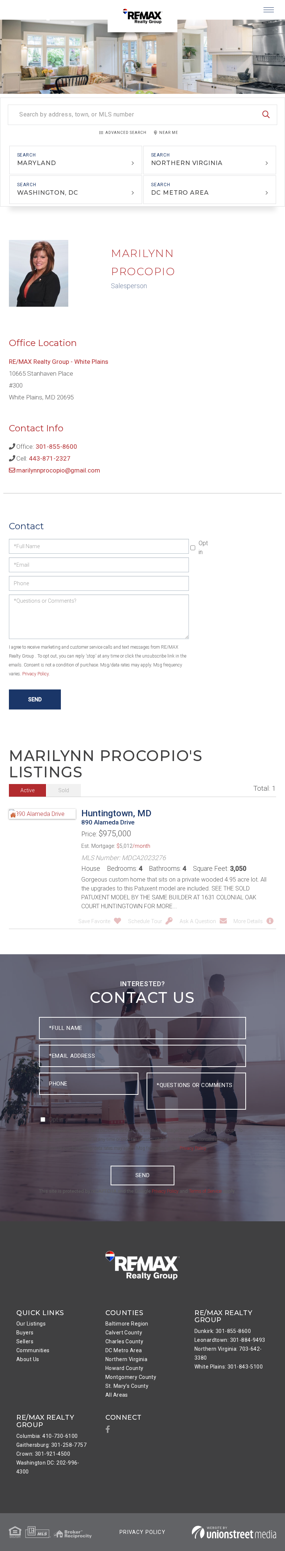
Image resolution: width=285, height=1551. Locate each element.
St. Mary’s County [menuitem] (126, 1386)
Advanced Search (126, 133)
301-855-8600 (56, 446)
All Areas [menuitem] (116, 1395)
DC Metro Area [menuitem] (123, 1350)
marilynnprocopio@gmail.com (58, 470)
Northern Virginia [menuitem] (126, 1359)
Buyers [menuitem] (25, 1333)
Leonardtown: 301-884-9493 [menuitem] (229, 1340)
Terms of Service (205, 1191)
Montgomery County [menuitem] (130, 1377)
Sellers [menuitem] (24, 1341)
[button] (266, 114)
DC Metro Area (180, 192)
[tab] (27, 790)
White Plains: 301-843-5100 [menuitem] (228, 1367)
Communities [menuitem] (33, 1350)
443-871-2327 (50, 458)
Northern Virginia (187, 163)
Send (142, 1175)
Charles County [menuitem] (124, 1341)
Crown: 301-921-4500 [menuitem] (43, 1454)
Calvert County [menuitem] (123, 1333)
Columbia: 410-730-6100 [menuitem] (47, 1436)
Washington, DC (47, 192)
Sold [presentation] (63, 790)
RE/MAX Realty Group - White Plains (58, 361)
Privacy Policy (35, 673)
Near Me (168, 133)
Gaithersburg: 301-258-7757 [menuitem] (51, 1445)
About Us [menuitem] (27, 1359)
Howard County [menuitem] (124, 1368)
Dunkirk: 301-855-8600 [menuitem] (222, 1331)
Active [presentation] (27, 790)
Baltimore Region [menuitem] (126, 1324)
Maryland (36, 163)
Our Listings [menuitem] (31, 1324)
